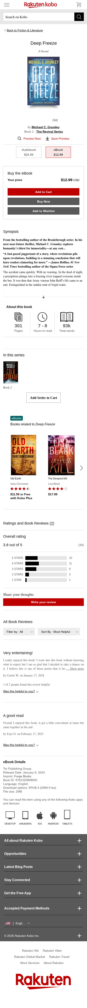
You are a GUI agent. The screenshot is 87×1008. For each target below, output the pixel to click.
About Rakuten (54, 963)
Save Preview (60, 138)
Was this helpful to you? (19, 691)
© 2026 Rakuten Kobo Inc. (21, 935)
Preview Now (32, 138)
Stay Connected (17, 880)
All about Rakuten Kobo (23, 840)
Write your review (43, 602)
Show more (75, 668)
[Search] (79, 16)
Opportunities (15, 853)
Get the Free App (17, 893)
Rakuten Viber (52, 950)
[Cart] (78, 4)
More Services (29, 963)
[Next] (81, 468)
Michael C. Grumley (46, 127)
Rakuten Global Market (29, 956)
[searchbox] (43, 16)
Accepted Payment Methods (26, 908)
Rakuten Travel (59, 956)
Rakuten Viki (30, 950)
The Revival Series (49, 131)
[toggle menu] (6, 4)
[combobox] (19, 631)
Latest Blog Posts (18, 867)
